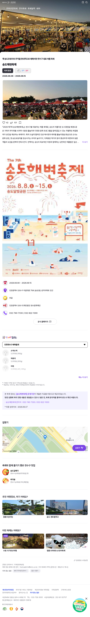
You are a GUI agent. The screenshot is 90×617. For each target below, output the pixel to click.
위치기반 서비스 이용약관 (24, 590)
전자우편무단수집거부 (9, 593)
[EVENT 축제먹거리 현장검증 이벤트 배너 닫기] (86, 598)
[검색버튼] (86, 2)
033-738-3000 (37, 597)
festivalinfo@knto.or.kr (28, 567)
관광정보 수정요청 (82, 560)
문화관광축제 (12, 8)
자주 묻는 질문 (34, 593)
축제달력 (31, 8)
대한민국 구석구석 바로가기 (9, 2)
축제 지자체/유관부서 (20, 571)
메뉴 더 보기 (83, 377)
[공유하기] (11, 122)
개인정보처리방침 (8, 590)
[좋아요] (3, 122)
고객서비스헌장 (66, 590)
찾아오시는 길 (23, 593)
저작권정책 (55, 590)
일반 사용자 (34, 571)
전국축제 (22, 8)
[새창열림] (80, 605)
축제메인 (3, 8)
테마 (38, 8)
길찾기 (77, 448)
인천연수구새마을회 (11, 345)
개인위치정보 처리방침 (42, 590)
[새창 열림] (4, 609)
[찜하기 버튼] (83, 2)
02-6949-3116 (44, 567)
